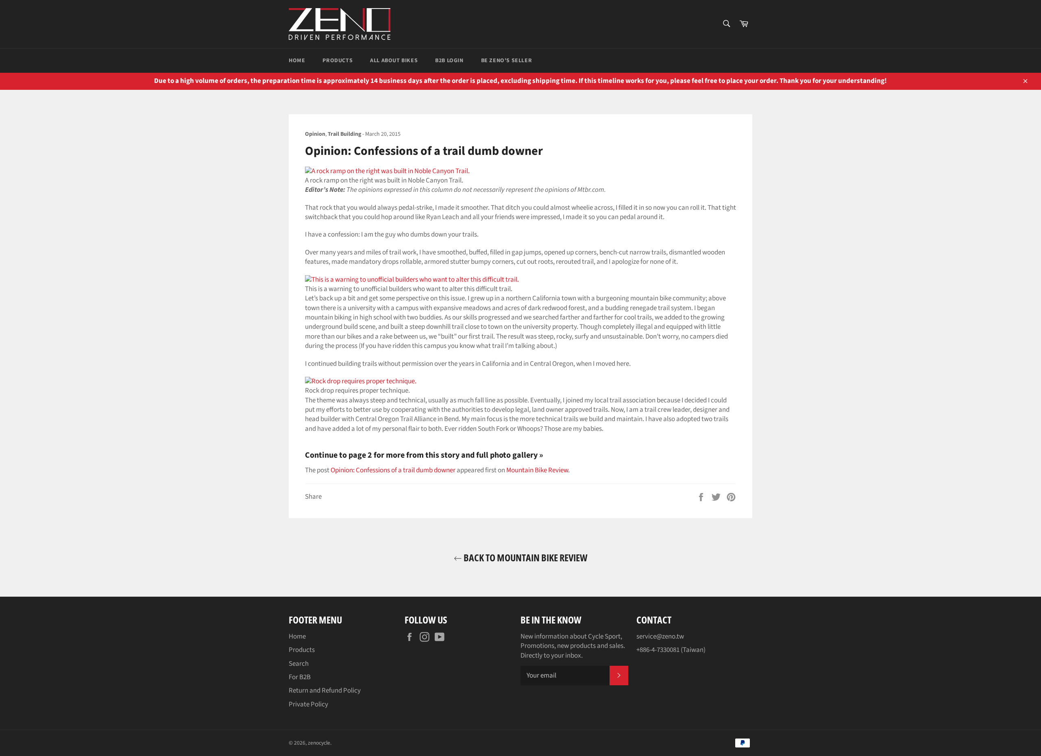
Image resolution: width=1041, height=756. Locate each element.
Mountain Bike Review (537, 470)
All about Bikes (394, 60)
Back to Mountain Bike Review (525, 557)
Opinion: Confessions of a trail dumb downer (393, 470)
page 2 (360, 455)
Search (299, 664)
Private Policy (308, 704)
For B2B (300, 677)
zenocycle (319, 743)
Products (337, 60)
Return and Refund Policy (325, 690)
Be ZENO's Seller (506, 60)
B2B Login (449, 60)
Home (297, 60)
